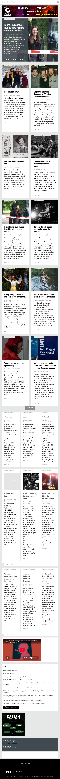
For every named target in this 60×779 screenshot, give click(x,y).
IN (22, 763)
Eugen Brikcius (27, 420)
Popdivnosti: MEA (11, 92)
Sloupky (7, 412)
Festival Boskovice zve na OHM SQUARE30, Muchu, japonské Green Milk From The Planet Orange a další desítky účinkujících (30, 683)
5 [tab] (13, 59)
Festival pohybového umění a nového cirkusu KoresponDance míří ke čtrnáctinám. (22, 700)
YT (29, 763)
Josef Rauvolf (8, 167)
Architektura (46, 135)
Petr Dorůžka (37, 235)
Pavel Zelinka (37, 100)
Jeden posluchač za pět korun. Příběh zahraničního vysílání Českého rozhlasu (45, 365)
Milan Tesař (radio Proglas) (12, 300)
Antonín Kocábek (39, 300)
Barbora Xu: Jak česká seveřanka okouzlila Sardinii (43, 229)
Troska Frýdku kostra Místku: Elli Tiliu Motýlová (48, 576)
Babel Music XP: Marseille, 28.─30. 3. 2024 (48, 496)
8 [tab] (20, 59)
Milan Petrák (8, 95)
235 (12, 564)
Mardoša (7, 420)
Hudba (13, 19)
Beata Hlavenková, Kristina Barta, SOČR (30, 496)
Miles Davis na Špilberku (9, 673)
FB (26, 763)
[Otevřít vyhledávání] (53, 2)
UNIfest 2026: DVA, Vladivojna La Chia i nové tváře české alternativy (19, 680)
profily (36, 65)
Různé (11, 412)
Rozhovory (7, 19)
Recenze (11, 470)
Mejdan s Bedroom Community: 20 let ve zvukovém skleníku (42, 94)
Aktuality (7, 135)
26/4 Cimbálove (8, 746)
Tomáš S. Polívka (9, 34)
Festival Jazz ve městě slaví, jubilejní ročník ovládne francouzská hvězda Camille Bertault (24, 703)
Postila (25, 417)
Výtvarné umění (38, 135)
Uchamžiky (8, 417)
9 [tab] (22, 59)
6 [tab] (15, 59)
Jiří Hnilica (37, 169)
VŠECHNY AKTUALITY (11, 707)
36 (12, 634)
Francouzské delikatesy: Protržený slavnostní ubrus (44, 163)
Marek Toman (38, 371)
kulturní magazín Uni (11, 2)
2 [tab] (6, 59)
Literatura (42, 65)
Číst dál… (7, 123)
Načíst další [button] (30, 407)
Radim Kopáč (28, 584)
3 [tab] (8, 59)
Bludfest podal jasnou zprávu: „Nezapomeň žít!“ (14, 676)
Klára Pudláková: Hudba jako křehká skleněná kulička (14, 28)
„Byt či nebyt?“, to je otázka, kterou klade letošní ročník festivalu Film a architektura (23, 687)
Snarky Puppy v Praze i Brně (10, 670)
